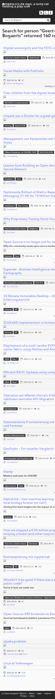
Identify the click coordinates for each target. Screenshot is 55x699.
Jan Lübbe (11, 386)
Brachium (33, 544)
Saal (17, 256)
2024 (7, 359)
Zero (19, 179)
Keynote (8, 256)
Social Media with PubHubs (23, 71)
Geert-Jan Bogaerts (15, 84)
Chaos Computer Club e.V (15, 694)
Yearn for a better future (15, 58)
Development (10, 409)
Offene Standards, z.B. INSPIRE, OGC (20, 152)
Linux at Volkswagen (18, 664)
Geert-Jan (11, 62)
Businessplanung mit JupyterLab (26, 557)
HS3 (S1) (39, 283)
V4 (16, 310)
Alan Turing (23, 206)
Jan (8, 654)
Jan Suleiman (12, 156)
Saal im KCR (20, 126)
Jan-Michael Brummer (16, 490)
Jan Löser (11, 439)
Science (8, 517)
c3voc (32, 696)
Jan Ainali (11, 233)
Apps (39, 694)
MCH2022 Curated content (16, 103)
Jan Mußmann (13, 363)
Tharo (25, 654)
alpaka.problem (14, 642)
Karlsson (14, 654)
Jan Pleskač (12, 260)
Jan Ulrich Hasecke (15, 571)
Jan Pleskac (11, 183)
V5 (16, 333)
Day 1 (14, 359)
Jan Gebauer (12, 521)
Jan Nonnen (12, 413)
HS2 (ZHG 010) (46, 152)
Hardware (9, 179)
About (31, 694)
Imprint (47, 694)
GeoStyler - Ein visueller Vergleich (28, 449)
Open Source (10, 486)
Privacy (23, 696)
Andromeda (34, 58)
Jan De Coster (13, 548)
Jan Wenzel (12, 313)
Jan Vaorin (11, 129)
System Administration (14, 436)
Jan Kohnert (12, 210)
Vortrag (8, 126)
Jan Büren (11, 336)
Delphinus (33, 229)
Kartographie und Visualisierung (18, 283)
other (7, 628)
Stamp (8, 472)
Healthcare (10, 206)
